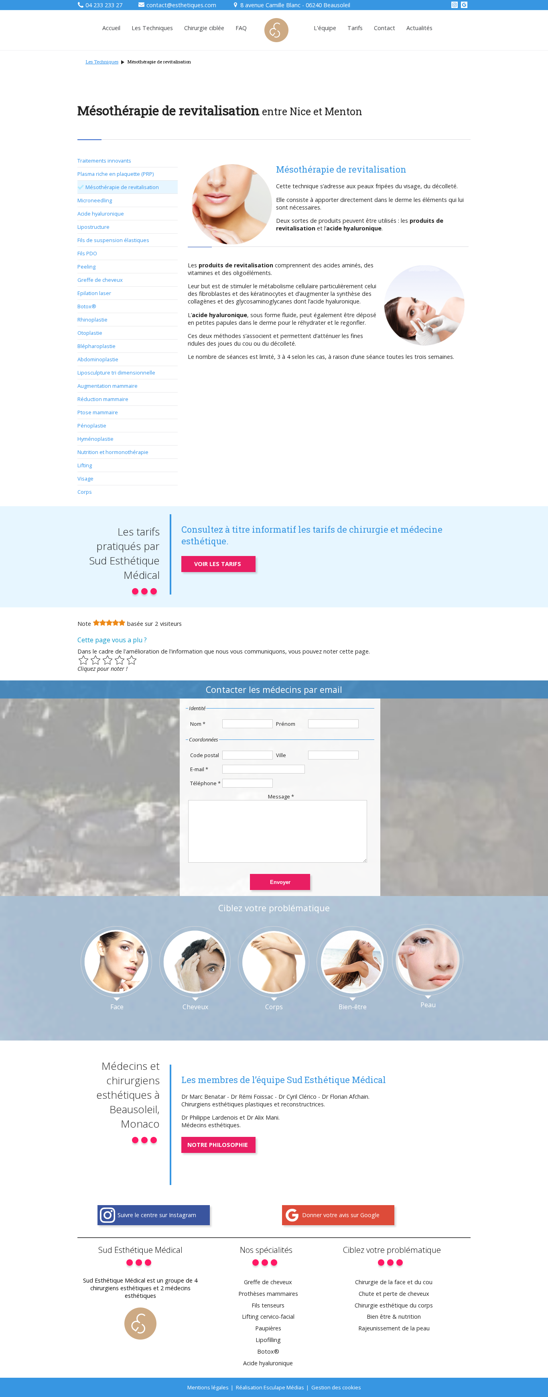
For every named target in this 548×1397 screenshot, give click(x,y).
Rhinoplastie (92, 319)
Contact (384, 28)
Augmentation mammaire (107, 385)
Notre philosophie (217, 1145)
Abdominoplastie (97, 359)
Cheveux (195, 1006)
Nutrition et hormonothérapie (112, 452)
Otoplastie (89, 332)
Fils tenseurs (268, 1305)
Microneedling (94, 200)
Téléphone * (205, 783)
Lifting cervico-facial (268, 1316)
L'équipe (325, 28)
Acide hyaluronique (100, 213)
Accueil (111, 28)
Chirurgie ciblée (204, 28)
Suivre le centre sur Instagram (157, 1215)
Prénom (285, 723)
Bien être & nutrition (394, 1316)
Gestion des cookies (336, 1387)
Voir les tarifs (217, 564)
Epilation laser (94, 293)
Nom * (197, 723)
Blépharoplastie (96, 346)
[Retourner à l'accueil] (276, 40)
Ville (281, 755)
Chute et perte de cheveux (394, 1293)
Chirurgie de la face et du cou (393, 1282)
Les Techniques (152, 28)
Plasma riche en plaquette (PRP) (115, 173)
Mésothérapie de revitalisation (122, 187)
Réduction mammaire (102, 399)
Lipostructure (93, 226)
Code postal (204, 755)
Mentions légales (208, 1387)
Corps (84, 491)
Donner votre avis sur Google (341, 1215)
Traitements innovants (104, 160)
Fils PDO (87, 253)
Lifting (84, 465)
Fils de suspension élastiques (113, 240)
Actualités (419, 28)
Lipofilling (268, 1340)
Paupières (268, 1328)
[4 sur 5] (119, 660)
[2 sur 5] (95, 660)
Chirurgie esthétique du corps (394, 1305)
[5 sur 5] (131, 660)
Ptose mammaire (97, 412)
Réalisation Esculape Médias (270, 1387)
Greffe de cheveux (100, 279)
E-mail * (199, 769)
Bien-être (353, 1006)
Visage (85, 478)
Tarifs (355, 28)
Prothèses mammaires (268, 1293)
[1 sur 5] (83, 660)
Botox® (86, 306)
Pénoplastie (91, 425)
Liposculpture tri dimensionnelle (116, 372)
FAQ (241, 28)
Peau (428, 1004)
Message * (281, 796)
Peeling (86, 266)
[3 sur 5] (107, 660)
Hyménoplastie (95, 438)
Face (117, 1006)
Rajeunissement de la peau (394, 1328)
